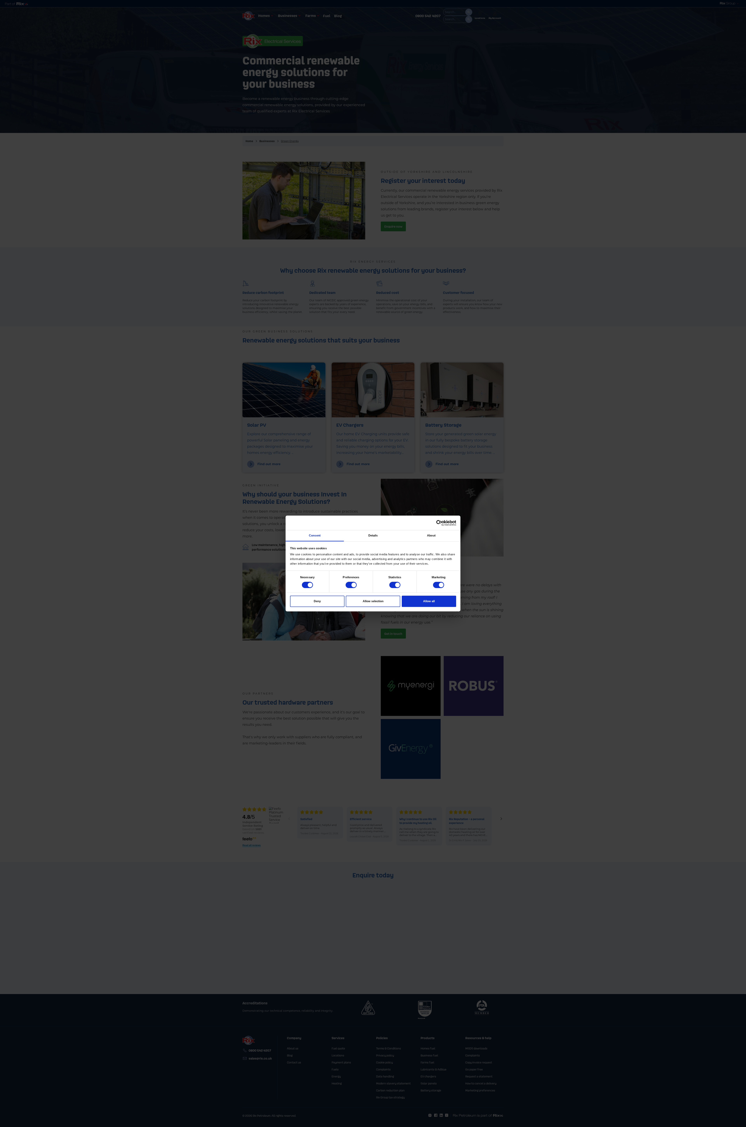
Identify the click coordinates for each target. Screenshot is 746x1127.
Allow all (429, 601)
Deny (317, 601)
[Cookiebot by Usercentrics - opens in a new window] (439, 523)
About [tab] (431, 535)
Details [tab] (373, 535)
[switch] (351, 585)
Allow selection (373, 601)
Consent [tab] (315, 535)
